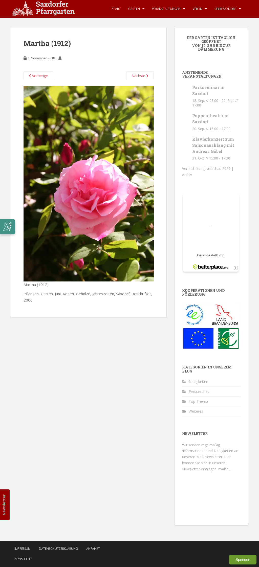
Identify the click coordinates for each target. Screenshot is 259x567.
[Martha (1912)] (89, 183)
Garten (134, 9)
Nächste (139, 75)
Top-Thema (198, 401)
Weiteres (196, 411)
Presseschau (199, 391)
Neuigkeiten (198, 381)
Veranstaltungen (166, 9)
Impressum (22, 548)
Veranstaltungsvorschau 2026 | (207, 168)
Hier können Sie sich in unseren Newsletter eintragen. (206, 462)
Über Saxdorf (225, 9)
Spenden (242, 559)
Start (116, 9)
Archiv (187, 174)
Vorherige (39, 75)
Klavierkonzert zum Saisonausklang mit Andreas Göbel (213, 145)
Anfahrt (93, 548)
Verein (197, 9)
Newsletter (4, 504)
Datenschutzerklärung (58, 548)
